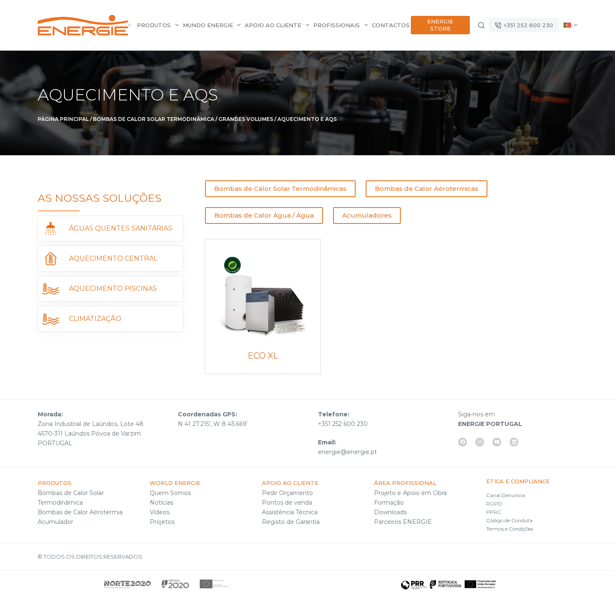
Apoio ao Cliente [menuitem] (273, 25)
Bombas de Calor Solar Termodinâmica (153, 119)
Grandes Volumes (245, 119)
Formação (389, 502)
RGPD (494, 503)
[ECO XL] (263, 297)
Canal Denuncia (505, 495)
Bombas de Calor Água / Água (264, 215)
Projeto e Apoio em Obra (410, 493)
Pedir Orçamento (287, 493)
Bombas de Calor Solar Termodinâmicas (280, 188)
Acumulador (55, 522)
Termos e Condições (509, 529)
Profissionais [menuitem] (336, 25)
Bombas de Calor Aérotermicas (426, 188)
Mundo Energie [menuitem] (208, 25)
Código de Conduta (509, 520)
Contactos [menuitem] (391, 25)
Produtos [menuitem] (154, 25)
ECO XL (263, 356)
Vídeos (159, 512)
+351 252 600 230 (528, 25)
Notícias (161, 502)
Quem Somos (170, 493)
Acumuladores (367, 215)
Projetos (162, 522)
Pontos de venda (287, 502)
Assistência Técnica (290, 512)
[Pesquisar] (481, 25)
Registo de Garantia (291, 522)
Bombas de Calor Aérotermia (80, 512)
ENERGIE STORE (440, 25)
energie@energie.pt (347, 452)
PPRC (493, 512)
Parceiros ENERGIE (403, 522)
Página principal (63, 119)
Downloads (390, 512)
